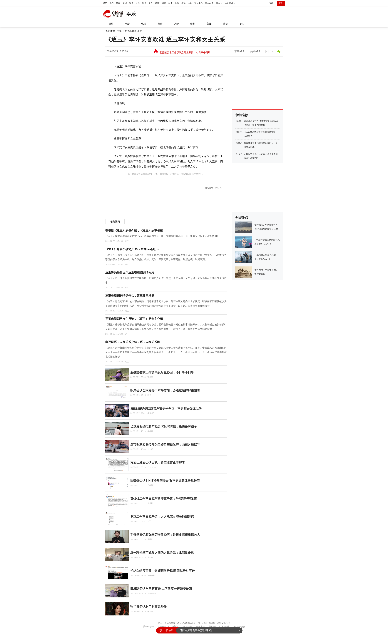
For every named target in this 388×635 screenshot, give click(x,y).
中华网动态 (239, 626)
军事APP (239, 51)
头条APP (255, 51)
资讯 (112, 3)
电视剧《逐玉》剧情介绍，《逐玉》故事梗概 (134, 230)
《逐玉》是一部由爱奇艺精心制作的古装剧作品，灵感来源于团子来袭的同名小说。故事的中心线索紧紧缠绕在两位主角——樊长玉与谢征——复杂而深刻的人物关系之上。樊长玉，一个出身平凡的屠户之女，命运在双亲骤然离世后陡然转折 (166, 352)
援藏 (157, 3)
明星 (111, 23)
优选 (183, 3)
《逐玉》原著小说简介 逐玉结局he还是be (132, 249)
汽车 (138, 3)
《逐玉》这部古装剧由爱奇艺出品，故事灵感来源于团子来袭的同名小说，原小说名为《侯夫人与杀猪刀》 (162, 236)
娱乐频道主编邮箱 (206, 623)
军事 (118, 3)
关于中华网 (148, 626)
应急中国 (209, 3)
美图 (209, 23)
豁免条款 (213, 626)
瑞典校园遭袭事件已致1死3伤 (196, 630)
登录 (281, 3)
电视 (143, 23)
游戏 (144, 3)
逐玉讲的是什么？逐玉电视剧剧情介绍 (129, 272)
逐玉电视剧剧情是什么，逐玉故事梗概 (129, 295)
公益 (177, 3)
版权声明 (200, 626)
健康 (170, 3)
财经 (125, 3)
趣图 (239, 132)
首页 (105, 3)
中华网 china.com (114, 13)
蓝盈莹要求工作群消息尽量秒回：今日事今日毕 (185, 51)
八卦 (176, 23)
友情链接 (226, 626)
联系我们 (175, 626)
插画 (164, 3)
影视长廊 (130, 31)
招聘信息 (187, 626)
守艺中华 (198, 3)
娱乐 (131, 3)
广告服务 (162, 626)
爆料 (192, 23)
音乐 (160, 23)
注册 (271, 3)
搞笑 (225, 23)
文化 (151, 3)
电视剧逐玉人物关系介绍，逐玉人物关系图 (132, 342)
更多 (241, 23)
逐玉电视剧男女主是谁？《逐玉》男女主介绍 (134, 318)
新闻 (239, 121)
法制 (190, 3)
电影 (127, 23)
